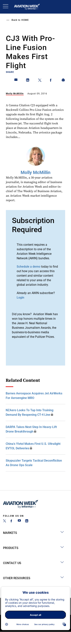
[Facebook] (11, 521)
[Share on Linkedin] (28, 81)
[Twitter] (4, 521)
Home (25, 20)
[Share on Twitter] (39, 81)
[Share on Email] (16, 81)
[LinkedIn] (26, 521)
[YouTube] (19, 521)
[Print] (63, 81)
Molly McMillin (15, 93)
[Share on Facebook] (51, 81)
